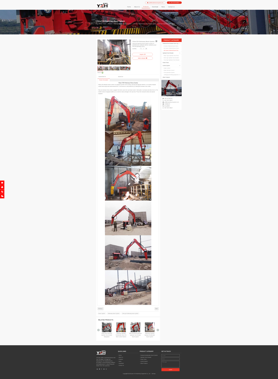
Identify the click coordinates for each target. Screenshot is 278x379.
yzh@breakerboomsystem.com (156, 2)
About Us (121, 357)
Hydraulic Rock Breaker (168, 53)
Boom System (101, 313)
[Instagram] (106, 369)
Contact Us (121, 365)
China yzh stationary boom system (130, 313)
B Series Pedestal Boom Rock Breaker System (173, 46)
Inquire (142, 54)
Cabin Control (167, 68)
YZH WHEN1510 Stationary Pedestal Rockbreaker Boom (135, 335)
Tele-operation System (169, 72)
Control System (166, 65)
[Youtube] (104, 369)
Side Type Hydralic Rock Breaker (171, 57)
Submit (170, 369)
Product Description (103, 80)
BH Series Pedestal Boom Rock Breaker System (173, 48)
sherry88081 (167, 106)
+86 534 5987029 (168, 98)
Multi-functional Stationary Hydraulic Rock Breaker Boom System (107, 335)
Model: (100, 76)
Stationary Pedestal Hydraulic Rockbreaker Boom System (121, 335)
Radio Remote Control (169, 70)
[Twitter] (102, 369)
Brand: (119, 76)
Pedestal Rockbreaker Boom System (149, 355)
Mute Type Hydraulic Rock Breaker (172, 55)
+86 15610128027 (175, 2)
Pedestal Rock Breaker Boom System (171, 43)
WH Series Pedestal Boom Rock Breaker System (173, 50)
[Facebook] (97, 369)
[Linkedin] (99, 369)
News (120, 361)
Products (121, 359)
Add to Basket (142, 58)
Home (120, 355)
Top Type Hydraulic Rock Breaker (171, 60)
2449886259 (167, 104)
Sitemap (153, 373)
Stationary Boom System (114, 313)
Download (121, 363)
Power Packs (166, 62)
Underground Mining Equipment (171, 74)
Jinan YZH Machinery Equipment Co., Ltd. (140, 373)
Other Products (166, 77)
